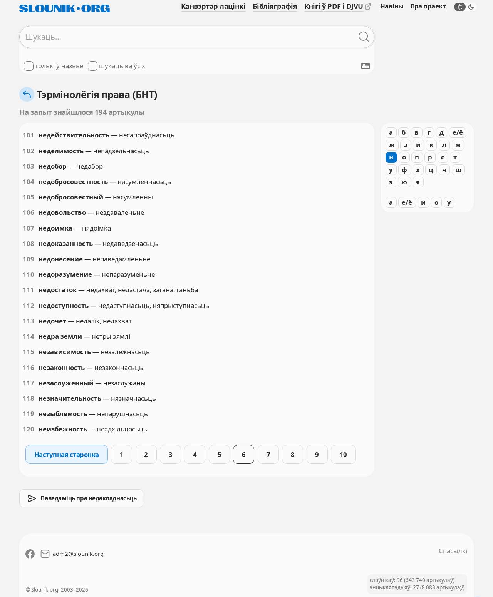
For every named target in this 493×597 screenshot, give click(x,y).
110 (28, 274)
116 (28, 367)
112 (28, 305)
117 (28, 382)
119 (28, 413)
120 (28, 429)
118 (28, 398)
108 (28, 243)
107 (28, 228)
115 (28, 351)
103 (28, 166)
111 (28, 289)
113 (28, 320)
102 (28, 150)
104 (28, 181)
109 (28, 258)
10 (343, 454)
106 (28, 212)
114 (28, 336)
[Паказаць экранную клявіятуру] (365, 65)
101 (28, 134)
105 (28, 196)
